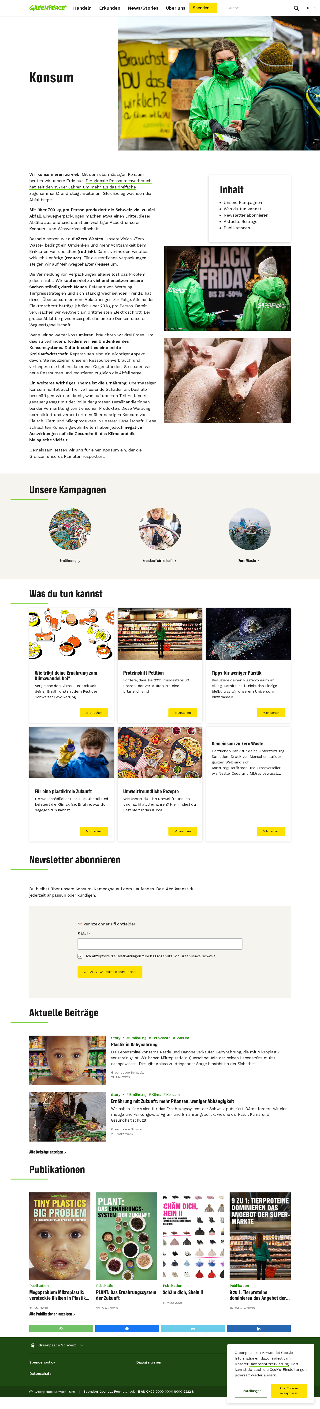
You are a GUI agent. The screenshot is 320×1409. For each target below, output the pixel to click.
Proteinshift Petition (143, 673)
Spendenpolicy (42, 1362)
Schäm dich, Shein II (183, 1292)
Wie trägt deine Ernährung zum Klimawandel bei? (66, 675)
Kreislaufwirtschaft (157, 560)
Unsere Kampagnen (243, 202)
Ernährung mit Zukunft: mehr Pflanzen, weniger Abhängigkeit (173, 1101)
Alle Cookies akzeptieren (289, 1390)
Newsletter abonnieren (246, 215)
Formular (121, 1391)
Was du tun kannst (242, 208)
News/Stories (143, 8)
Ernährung (68, 560)
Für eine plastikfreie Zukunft (63, 791)
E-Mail (84, 933)
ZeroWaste (161, 1038)
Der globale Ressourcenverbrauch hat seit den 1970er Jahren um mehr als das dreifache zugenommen (90, 187)
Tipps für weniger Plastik (236, 673)
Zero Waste (247, 560)
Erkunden (109, 8)
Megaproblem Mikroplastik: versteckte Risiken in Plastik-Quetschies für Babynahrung (58, 1295)
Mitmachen (94, 712)
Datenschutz (161, 956)
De (313, 7)
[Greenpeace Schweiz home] (46, 8)
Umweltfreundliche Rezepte (151, 791)
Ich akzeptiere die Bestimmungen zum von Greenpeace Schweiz (150, 956)
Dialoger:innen (148, 1362)
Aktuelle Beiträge (240, 221)
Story (115, 1038)
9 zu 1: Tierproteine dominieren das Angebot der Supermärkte (258, 1295)
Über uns (175, 8)
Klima (156, 1094)
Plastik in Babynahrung (134, 1044)
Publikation (38, 1285)
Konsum (182, 1038)
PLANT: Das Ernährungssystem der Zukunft (126, 1295)
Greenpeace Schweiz (57, 1345)
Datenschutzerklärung (269, 1364)
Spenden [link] (201, 7)
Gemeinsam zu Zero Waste (237, 743)
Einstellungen (251, 1391)
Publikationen (237, 227)
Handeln (82, 8)
